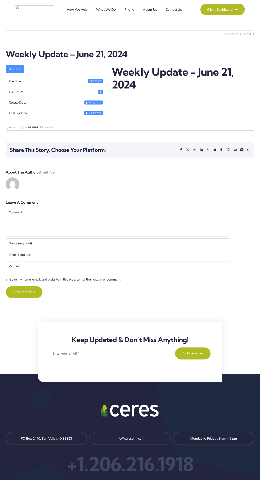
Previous (234, 34)
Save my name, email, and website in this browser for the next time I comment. (65, 279)
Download (15, 69)
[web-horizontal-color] (34, 7)
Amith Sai (14, 127)
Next (247, 34)
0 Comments (47, 127)
